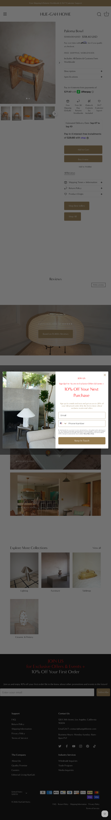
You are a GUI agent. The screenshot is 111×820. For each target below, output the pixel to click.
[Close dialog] (104, 375)
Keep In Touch (82, 440)
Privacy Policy (87, 433)
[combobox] (63, 423)
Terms (92, 433)
